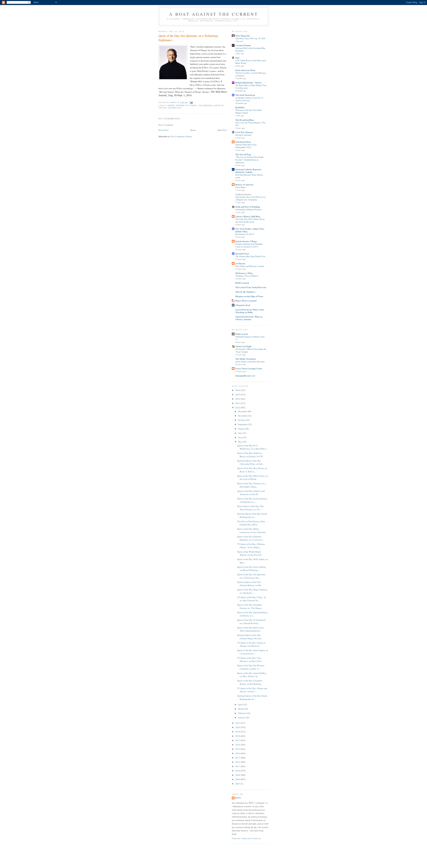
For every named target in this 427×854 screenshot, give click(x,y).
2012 (238, 761)
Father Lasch (241, 333)
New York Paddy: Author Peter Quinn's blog (249, 230)
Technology (174, 108)
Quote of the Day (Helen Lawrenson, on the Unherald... (252, 530)
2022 (238, 407)
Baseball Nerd (242, 253)
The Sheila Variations (245, 358)
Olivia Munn (240, 187)
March (241, 708)
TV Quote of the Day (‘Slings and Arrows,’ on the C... (252, 690)
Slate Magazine (242, 35)
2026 (238, 390)
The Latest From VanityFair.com (250, 287)
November (243, 415)
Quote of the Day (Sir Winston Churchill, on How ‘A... (250, 667)
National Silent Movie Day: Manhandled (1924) (246, 146)
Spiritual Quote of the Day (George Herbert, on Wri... (250, 584)
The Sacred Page (243, 154)
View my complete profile (246, 838)
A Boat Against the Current (213, 14)
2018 (238, 735)
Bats (237, 57)
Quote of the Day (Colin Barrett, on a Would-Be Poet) (251, 621)
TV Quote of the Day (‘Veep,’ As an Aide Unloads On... (251, 599)
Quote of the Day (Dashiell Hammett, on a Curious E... (250, 538)
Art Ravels (240, 263)
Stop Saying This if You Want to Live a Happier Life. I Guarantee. (250, 198)
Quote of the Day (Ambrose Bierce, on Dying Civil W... (250, 455)
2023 (238, 403)
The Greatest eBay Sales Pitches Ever (250, 256)
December (243, 411)
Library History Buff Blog (247, 216)
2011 (238, 766)
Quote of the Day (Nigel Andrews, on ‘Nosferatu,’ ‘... (252, 591)
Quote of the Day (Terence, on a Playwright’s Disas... (251, 485)
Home (193, 130)
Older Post (222, 130)
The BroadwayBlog (244, 119)
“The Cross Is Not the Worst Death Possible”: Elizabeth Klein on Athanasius (249, 160)
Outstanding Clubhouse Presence (248, 209)
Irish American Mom (245, 70)
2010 (238, 770)
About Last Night (243, 346)
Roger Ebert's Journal (246, 300)
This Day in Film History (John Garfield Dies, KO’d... (251, 523)
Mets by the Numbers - (245, 291)
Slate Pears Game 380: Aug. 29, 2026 (250, 38)
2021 (238, 722)
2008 (238, 779)
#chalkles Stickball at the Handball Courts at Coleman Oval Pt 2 (248, 245)
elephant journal (243, 194)
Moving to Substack (243, 135)
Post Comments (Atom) (181, 136)
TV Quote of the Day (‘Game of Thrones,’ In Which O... (251, 644)
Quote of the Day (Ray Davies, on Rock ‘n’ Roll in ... (252, 470)
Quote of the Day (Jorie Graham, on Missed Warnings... (251, 568)
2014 (238, 753)
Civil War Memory (244, 132)
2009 (238, 774)
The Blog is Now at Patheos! (246, 275)
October (242, 419)
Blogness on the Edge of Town (249, 296)
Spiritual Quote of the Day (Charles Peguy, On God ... (250, 637)
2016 (238, 744)
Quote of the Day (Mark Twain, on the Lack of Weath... (252, 477)
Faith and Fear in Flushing (247, 206)
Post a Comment (165, 124)
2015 (238, 748)
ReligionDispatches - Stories (248, 82)
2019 (238, 731)
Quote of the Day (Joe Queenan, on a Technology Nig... (251, 576)
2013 (238, 757)
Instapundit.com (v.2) (245, 375)
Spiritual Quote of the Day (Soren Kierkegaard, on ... (252, 515)
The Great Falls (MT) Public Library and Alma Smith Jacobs (250, 220)
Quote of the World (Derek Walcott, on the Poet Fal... (250, 553)
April (240, 704)
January (242, 717)
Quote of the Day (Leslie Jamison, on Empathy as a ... (252, 500)
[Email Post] (191, 102)
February (242, 713)
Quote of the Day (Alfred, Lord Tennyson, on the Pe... (251, 493)
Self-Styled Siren (243, 141)
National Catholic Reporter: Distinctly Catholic (248, 171)
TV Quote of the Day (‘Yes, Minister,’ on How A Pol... (250, 659)
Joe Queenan (205, 105)
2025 (238, 394)
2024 (238, 398)
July (240, 433)
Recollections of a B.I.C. (245, 234)
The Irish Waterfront (245, 95)
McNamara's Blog (244, 273)
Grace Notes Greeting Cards (248, 368)
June (240, 437)
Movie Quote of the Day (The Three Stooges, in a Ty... (250, 508)
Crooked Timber (243, 45)
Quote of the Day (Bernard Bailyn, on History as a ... (252, 614)
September (243, 424)
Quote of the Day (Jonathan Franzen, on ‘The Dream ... (250, 606)
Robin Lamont (242, 282)
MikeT (238, 798)
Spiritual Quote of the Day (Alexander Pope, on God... (250, 462)
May (240, 441)
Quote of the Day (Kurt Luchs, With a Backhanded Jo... (250, 629)
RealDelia (240, 107)
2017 (238, 740)
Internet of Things (186, 105)
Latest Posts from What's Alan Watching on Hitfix (249, 311)
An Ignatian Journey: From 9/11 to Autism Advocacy (249, 99)
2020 (238, 727)
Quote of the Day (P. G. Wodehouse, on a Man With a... (252, 447)
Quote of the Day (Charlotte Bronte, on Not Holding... (250, 682)
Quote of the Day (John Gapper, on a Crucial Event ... (252, 652)
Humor (170, 105)
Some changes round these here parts (250, 361)
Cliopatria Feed (242, 305)
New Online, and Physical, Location (249, 266)
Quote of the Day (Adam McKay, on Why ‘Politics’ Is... (252, 675)
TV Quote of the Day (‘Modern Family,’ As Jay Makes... (251, 546)
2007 (238, 783)
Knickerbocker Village (246, 241)
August (241, 428)
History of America (244, 184)
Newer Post (163, 130)
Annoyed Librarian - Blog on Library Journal (248, 318)
